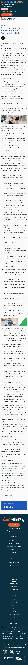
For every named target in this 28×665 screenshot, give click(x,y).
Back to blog (8, 496)
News (14, 605)
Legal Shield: (7, 225)
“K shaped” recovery (14, 98)
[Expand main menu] (26, 19)
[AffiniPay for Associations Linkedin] (10, 507)
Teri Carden (22, 165)
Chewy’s (8, 188)
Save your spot (7, 14)
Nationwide (18, 198)
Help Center (14, 586)
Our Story (14, 600)
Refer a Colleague (14, 614)
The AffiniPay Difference (14, 602)
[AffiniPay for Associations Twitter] (7, 507)
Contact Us (14, 524)
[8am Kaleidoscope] (12, 2)
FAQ (14, 617)
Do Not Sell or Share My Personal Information (14, 647)
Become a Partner (14, 565)
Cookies (17, 645)
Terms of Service (14, 644)
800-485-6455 (16, 528)
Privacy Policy (5, 644)
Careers (14, 611)
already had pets (17, 193)
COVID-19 (4, 131)
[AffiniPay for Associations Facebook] (4, 507)
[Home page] (8, 19)
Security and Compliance (14, 546)
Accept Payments (14, 540)
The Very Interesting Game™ (16, 468)
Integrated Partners (14, 562)
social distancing (17, 82)
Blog (14, 608)
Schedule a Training (14, 589)
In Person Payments (14, 549)
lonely (16, 374)
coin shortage (5, 150)
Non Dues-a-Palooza (20, 168)
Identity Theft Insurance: (11, 246)
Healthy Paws (8, 198)
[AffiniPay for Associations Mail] (12, 507)
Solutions (14, 572)
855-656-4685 (16, 531)
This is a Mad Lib (20, 70)
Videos (14, 552)
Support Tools (14, 583)
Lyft (18, 269)
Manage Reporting (14, 543)
